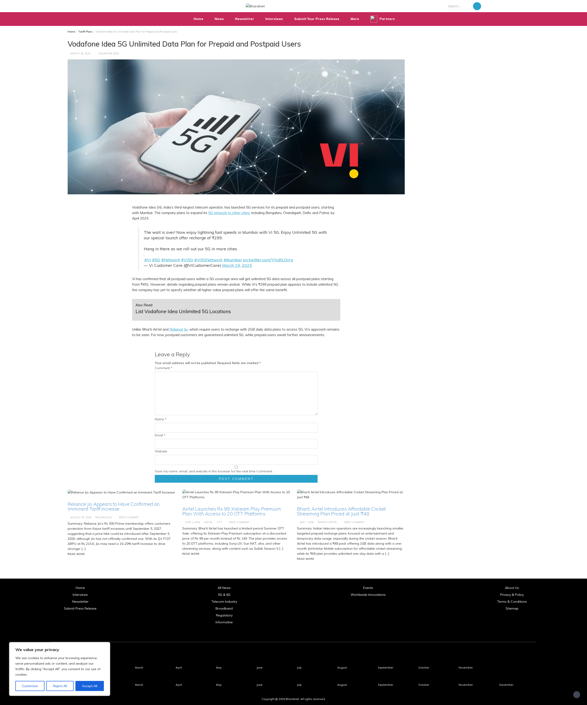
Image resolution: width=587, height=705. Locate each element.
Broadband (224, 608)
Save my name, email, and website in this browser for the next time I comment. (214, 471)
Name (160, 419)
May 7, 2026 (307, 522)
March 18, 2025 (80, 53)
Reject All (60, 686)
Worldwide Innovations (368, 595)
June (260, 667)
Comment (163, 368)
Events (368, 588)
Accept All (89, 686)
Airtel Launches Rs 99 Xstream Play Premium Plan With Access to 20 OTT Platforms (231, 511)
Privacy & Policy (512, 595)
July (299, 667)
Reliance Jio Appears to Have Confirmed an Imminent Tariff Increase (114, 506)
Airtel (208, 522)
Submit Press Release (80, 608)
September (385, 667)
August (342, 667)
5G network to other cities (229, 213)
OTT (219, 522)
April (179, 667)
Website (161, 451)
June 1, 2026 (192, 522)
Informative (224, 622)
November (466, 667)
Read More (76, 554)
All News (224, 588)
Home (198, 19)
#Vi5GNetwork (208, 259)
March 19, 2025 (237, 265)
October (423, 667)
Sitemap (512, 608)
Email (160, 435)
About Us (512, 588)
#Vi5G (187, 259)
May (219, 667)
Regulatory (224, 615)
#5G (156, 259)
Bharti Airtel (327, 522)
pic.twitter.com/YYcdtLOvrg (268, 259)
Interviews (274, 19)
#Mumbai (233, 259)
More (355, 19)
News (219, 19)
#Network (170, 259)
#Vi (147, 259)
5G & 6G (224, 595)
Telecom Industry (224, 601)
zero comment (129, 517)
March (139, 667)
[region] (59, 669)
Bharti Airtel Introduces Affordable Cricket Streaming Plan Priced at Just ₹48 (341, 511)
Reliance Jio (178, 329)
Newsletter (244, 19)
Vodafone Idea (108, 53)
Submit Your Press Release (316, 19)
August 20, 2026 (80, 517)
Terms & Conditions (512, 601)
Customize (30, 686)
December (506, 684)
